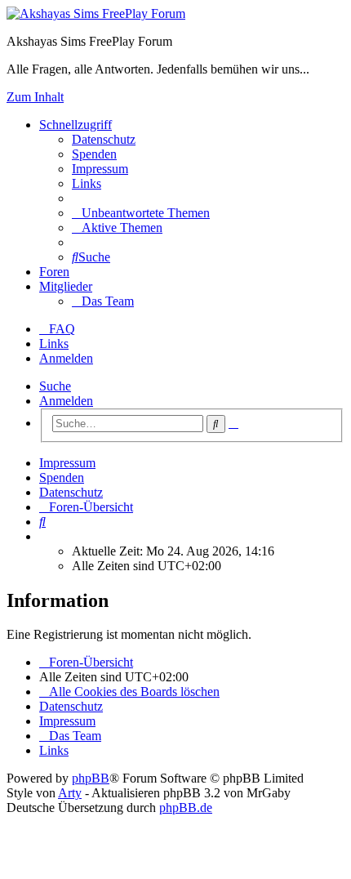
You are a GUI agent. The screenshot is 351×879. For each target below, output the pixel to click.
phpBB (90, 778)
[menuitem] (104, 139)
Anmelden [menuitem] (66, 358)
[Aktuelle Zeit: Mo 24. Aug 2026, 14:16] (44, 536)
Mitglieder (65, 286)
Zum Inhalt (35, 97)
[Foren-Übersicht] (96, 13)
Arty (70, 793)
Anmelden (66, 401)
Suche (55, 386)
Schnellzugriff (75, 125)
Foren (54, 272)
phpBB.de (185, 807)
